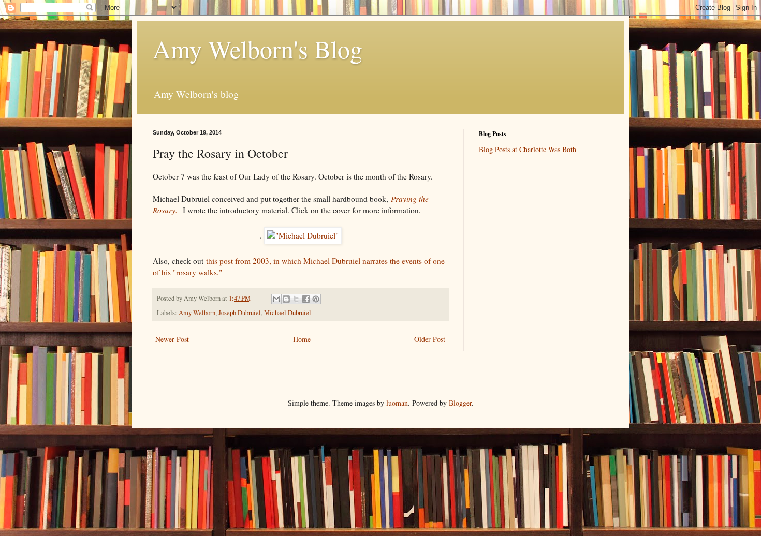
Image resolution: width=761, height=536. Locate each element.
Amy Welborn (197, 312)
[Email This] (276, 299)
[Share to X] (296, 299)
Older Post (429, 339)
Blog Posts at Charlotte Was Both (527, 149)
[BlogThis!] (286, 299)
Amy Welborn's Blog (257, 48)
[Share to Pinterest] (316, 299)
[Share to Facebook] (306, 299)
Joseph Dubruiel (239, 312)
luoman (397, 403)
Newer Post (172, 339)
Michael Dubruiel (287, 312)
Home (302, 339)
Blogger (460, 403)
